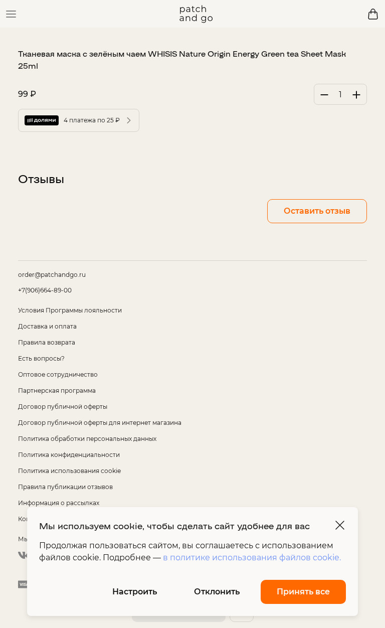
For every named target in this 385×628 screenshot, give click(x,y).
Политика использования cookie (69, 471)
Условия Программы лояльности (70, 310)
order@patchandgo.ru (52, 274)
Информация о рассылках (58, 503)
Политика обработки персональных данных (87, 438)
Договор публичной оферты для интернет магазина (99, 422)
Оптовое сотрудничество (58, 374)
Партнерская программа (57, 390)
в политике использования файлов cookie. (252, 557)
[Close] (340, 525)
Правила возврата (46, 342)
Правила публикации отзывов (65, 487)
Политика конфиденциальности (69, 454)
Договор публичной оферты (62, 406)
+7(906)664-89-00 (45, 290)
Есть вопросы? (41, 358)
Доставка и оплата (47, 326)
